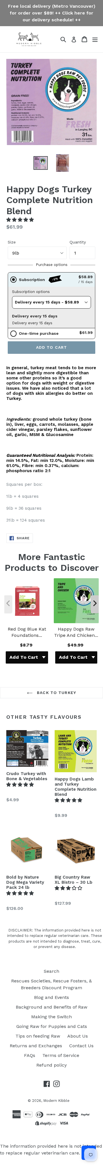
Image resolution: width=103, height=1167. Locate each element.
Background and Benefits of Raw (51, 1007)
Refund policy (51, 1065)
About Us (77, 1036)
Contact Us (81, 1045)
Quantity (78, 242)
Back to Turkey (55, 692)
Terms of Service (60, 1055)
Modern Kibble (56, 1100)
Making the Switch (51, 1016)
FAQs (29, 1055)
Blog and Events (51, 997)
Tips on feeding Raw (37, 1036)
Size (12, 242)
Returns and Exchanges (36, 1045)
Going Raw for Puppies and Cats (51, 1026)
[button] (20, 219)
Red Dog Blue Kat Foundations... (27, 632)
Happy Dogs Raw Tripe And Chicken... (76, 632)
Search (51, 971)
